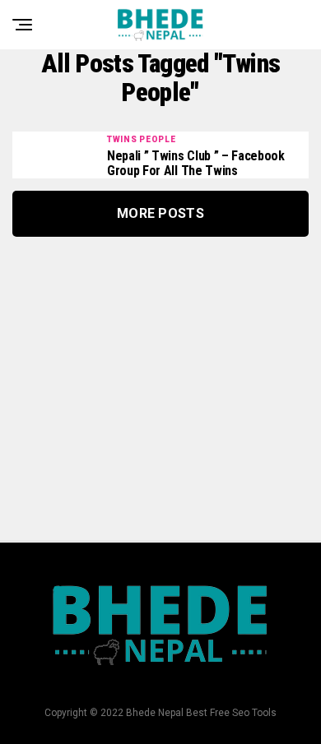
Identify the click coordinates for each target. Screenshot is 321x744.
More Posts (160, 213)
